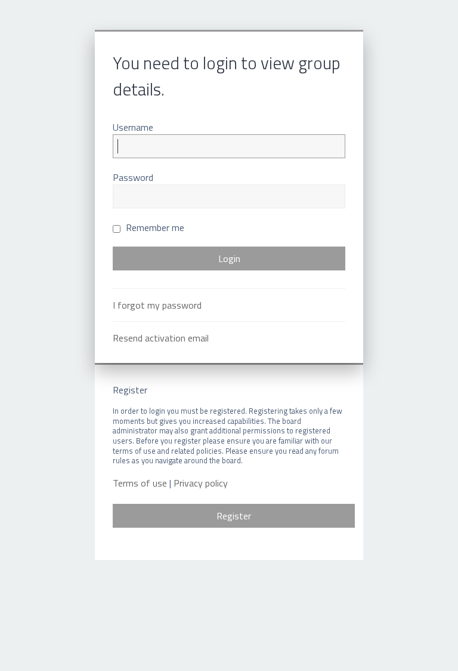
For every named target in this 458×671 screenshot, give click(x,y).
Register (233, 516)
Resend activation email (161, 338)
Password (133, 177)
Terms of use (140, 483)
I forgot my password (157, 305)
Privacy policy (201, 483)
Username (133, 127)
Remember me (153, 227)
